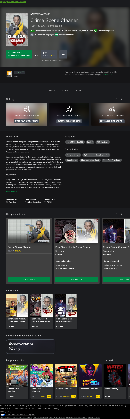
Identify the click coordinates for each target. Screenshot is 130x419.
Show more (10, 191)
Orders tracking (52, 408)
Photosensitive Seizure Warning (112, 405)
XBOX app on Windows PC (44, 405)
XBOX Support (62, 405)
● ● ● (63, 54)
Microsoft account (8, 408)
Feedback (73, 405)
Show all (109, 360)
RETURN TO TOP (28, 279)
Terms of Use (71, 417)
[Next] (121, 99)
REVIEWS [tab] (65, 90)
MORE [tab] (78, 90)
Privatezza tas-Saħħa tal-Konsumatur (16, 417)
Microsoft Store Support (26, 408)
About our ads (94, 417)
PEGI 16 (18, 72)
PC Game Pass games (22, 405)
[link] (17, 311)
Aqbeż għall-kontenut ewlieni (13, 1)
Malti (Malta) (5, 411)
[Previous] (116, 99)
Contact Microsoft (40, 417)
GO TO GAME (76, 279)
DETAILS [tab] (51, 90)
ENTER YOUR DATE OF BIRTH (26, 121)
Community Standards (88, 405)
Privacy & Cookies (57, 417)
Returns (41, 408)
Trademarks (82, 417)
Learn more (107, 74)
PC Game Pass (6, 405)
